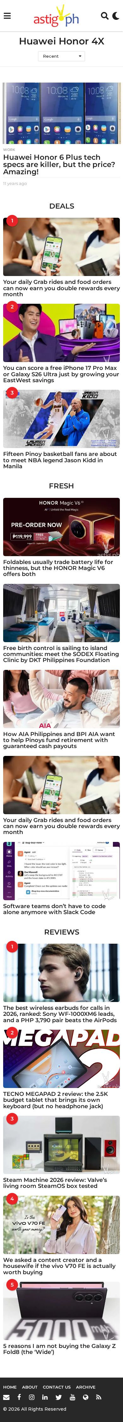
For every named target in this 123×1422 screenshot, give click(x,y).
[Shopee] (85, 1397)
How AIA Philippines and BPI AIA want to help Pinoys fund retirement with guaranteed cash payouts (59, 740)
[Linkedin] (45, 1397)
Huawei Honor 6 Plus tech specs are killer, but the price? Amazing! (59, 164)
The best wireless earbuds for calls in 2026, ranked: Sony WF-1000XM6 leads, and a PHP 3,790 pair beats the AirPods (60, 1014)
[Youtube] (72, 1397)
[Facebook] (19, 1397)
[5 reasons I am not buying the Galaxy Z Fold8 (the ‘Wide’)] (61, 1311)
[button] (7, 15)
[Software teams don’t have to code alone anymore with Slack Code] (61, 871)
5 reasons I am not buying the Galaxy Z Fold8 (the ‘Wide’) (59, 1349)
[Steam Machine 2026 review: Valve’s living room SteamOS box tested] (61, 1145)
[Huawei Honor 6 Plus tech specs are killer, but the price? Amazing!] (61, 113)
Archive (86, 1387)
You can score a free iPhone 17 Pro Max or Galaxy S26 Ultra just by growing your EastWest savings (61, 374)
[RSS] (98, 1397)
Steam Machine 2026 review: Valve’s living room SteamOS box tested (55, 1183)
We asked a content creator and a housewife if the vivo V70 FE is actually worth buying (59, 1266)
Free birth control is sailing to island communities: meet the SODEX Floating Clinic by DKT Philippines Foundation (61, 654)
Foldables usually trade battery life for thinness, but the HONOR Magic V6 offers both (58, 568)
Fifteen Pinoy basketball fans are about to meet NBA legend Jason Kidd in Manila (60, 460)
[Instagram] (31, 1397)
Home (10, 1387)
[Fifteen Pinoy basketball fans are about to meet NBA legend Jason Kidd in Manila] (61, 419)
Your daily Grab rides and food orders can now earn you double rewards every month (61, 288)
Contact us (57, 1387)
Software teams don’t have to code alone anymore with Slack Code (54, 909)
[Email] (6, 1397)
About (30, 1387)
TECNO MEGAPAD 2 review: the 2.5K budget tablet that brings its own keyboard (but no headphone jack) (55, 1100)
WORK (9, 150)
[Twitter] (59, 1397)
